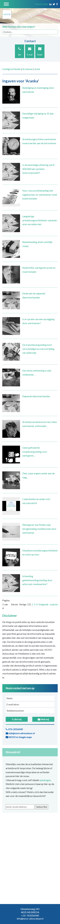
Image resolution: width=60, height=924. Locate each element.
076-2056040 (15, 729)
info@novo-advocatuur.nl (21, 733)
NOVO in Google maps (20, 737)
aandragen (45, 780)
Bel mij (18, 719)
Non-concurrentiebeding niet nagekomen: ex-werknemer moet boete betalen (39, 194)
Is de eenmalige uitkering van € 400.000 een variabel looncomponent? (38, 168)
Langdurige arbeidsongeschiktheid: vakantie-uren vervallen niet (40, 220)
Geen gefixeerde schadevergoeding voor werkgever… (34, 451)
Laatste (54, 604)
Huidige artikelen (11, 69)
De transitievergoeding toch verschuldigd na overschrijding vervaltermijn (38, 348)
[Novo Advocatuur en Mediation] (7, 13)
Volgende (43, 604)
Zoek (37, 69)
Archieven (27, 69)
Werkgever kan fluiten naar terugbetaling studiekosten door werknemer (39, 528)
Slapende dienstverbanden (36, 396)
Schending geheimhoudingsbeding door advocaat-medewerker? (37, 580)
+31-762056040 (30, 915)
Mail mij (44, 719)
